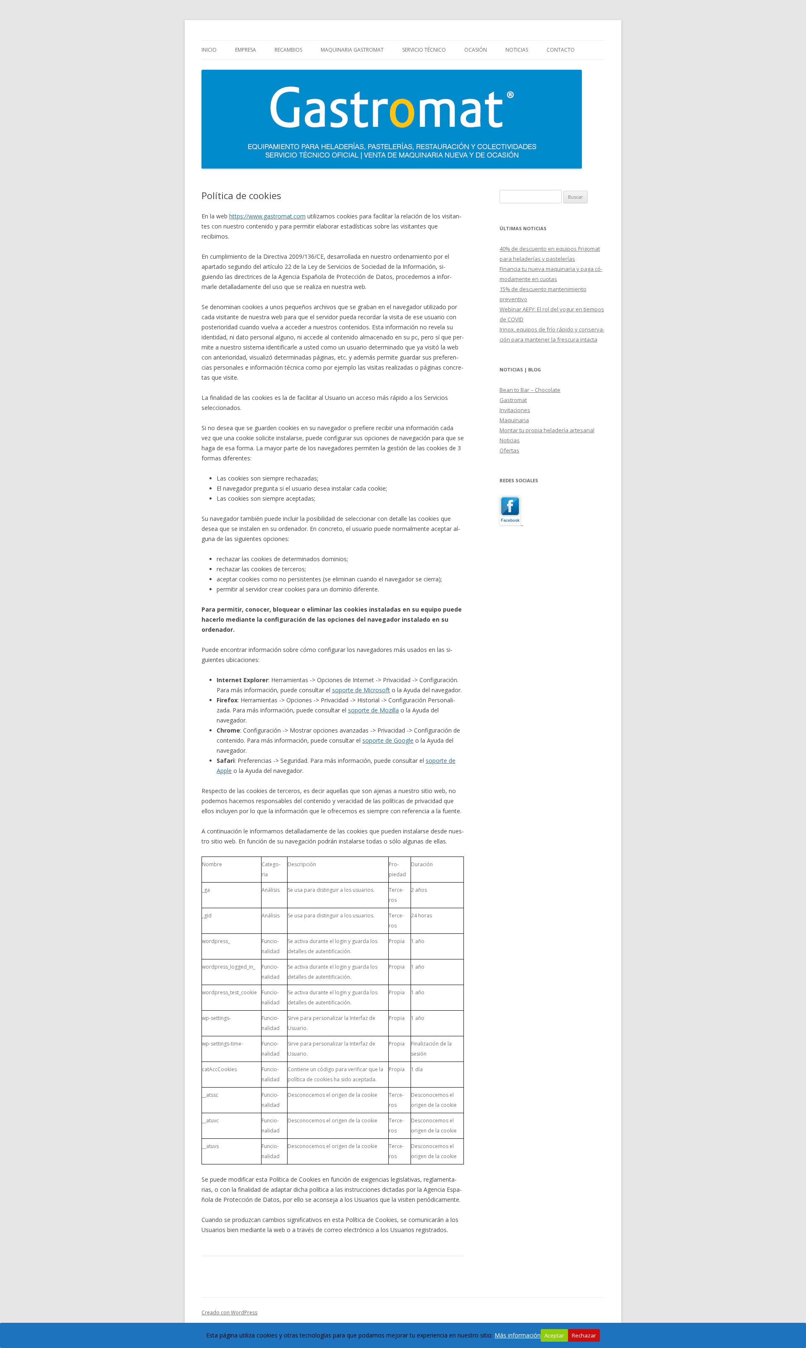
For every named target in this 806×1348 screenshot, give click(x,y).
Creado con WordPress (229, 1312)
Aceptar (554, 1335)
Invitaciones (515, 410)
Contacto (561, 49)
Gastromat (513, 400)
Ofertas (509, 450)
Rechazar (584, 1335)
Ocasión (475, 49)
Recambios (288, 49)
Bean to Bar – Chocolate (530, 390)
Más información (518, 1335)
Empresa (245, 49)
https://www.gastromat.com (267, 216)
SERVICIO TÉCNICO (424, 49)
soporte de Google (387, 740)
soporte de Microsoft (361, 690)
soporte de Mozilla (373, 710)
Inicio (209, 49)
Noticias (516, 49)
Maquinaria (514, 420)
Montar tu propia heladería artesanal (547, 430)
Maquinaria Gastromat (352, 49)
